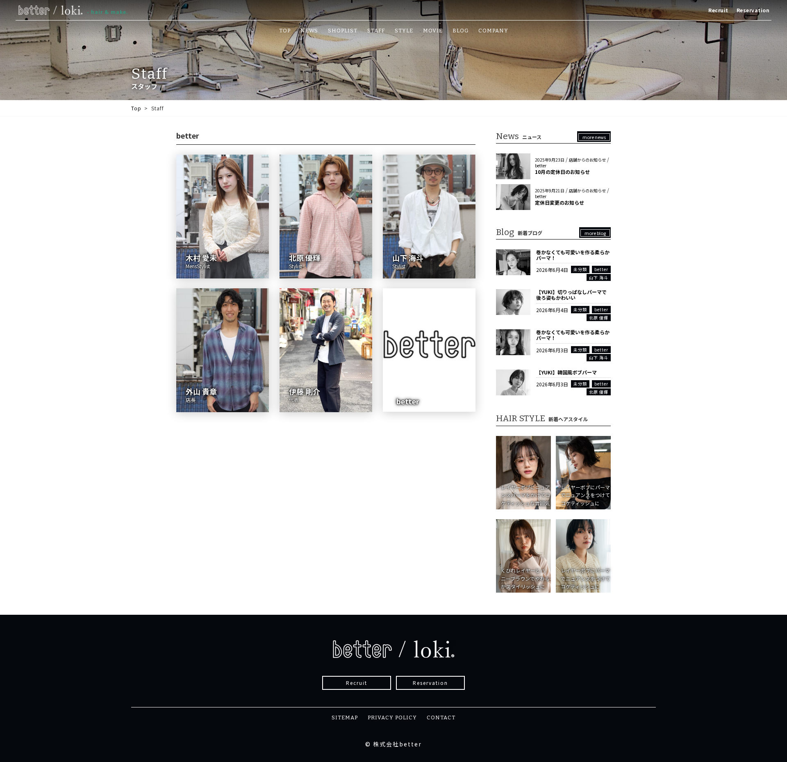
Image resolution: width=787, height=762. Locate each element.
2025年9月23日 (549, 160)
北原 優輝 (598, 318)
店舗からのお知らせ (587, 160)
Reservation (753, 10)
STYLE (404, 30)
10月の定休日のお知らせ (562, 171)
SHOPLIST (342, 30)
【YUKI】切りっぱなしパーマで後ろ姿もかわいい (571, 294)
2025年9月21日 (549, 190)
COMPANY (493, 30)
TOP (285, 30)
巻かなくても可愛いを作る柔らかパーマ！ (573, 255)
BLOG (461, 30)
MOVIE (433, 30)
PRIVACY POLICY (392, 717)
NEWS (309, 30)
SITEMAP (345, 717)
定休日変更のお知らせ (559, 202)
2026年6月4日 (552, 269)
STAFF (376, 30)
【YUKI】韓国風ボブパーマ (566, 372)
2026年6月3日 (552, 350)
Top (136, 108)
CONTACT (441, 717)
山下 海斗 (598, 277)
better (540, 165)
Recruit (718, 10)
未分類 (580, 269)
